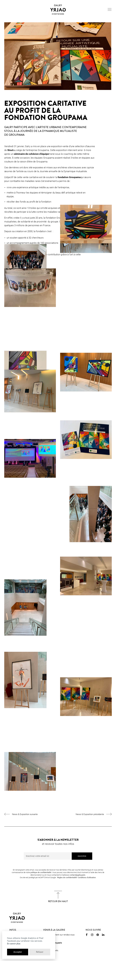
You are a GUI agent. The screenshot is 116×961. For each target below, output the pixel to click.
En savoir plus (13, 943)
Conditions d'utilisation (87, 877)
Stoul (10, 150)
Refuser (39, 952)
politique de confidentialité (40, 872)
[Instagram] (92, 935)
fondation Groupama (69, 177)
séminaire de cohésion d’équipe (31, 153)
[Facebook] (86, 935)
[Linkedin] (103, 935)
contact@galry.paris (77, 875)
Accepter (17, 952)
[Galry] (58, 9)
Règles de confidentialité (67, 877)
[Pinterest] (97, 935)
